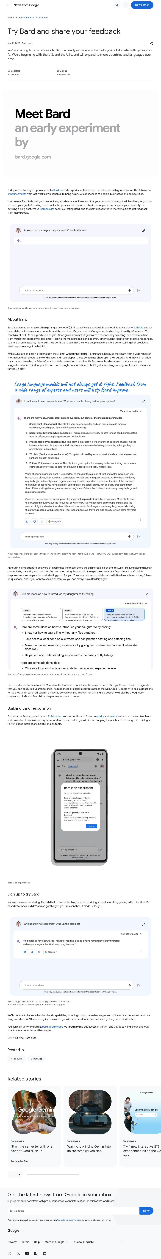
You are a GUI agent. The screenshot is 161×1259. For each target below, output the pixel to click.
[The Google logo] (13, 1231)
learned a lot (47, 209)
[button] (142, 5)
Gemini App (37, 1058)
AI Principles (55, 716)
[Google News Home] (26, 5)
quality (100, 716)
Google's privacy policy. (69, 1219)
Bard (56, 190)
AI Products (16, 1058)
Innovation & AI (26, 17)
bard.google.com (52, 1026)
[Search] (117, 5)
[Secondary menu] (126, 5)
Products (43, 17)
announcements (17, 194)
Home (11, 17)
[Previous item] (11, 1174)
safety (113, 716)
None (146, 1210)
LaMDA (138, 327)
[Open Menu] (9, 5)
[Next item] (19, 1174)
